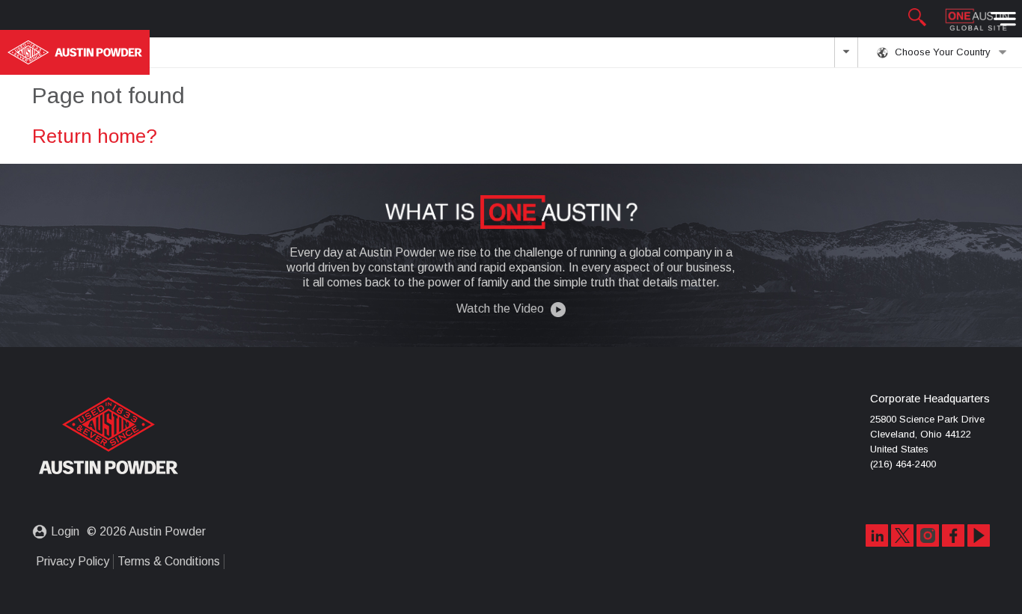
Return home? (94, 136)
